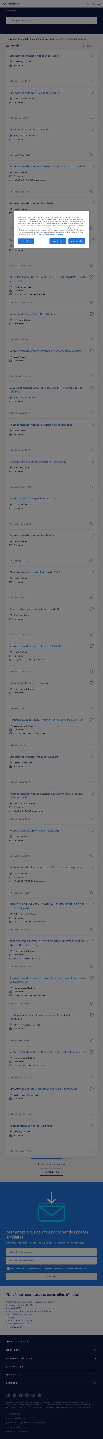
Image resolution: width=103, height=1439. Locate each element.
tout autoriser (77, 241)
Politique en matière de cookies (52, 234)
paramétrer (26, 241)
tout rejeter (58, 241)
